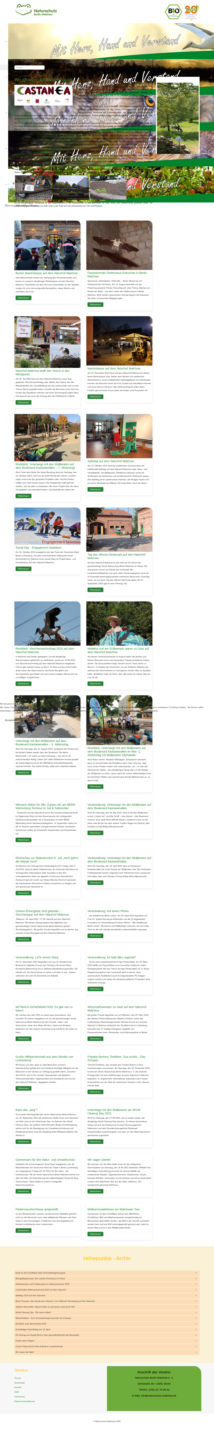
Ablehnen (32, 720)
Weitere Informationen (101, 725)
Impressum (118, 725)
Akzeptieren (11, 720)
